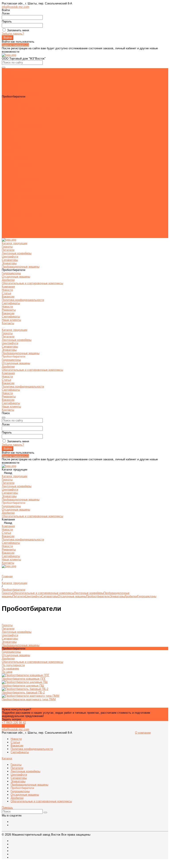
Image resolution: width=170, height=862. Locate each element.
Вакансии (8, 123)
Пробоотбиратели (98, 596)
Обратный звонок (13, 726)
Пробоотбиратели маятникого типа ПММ (29, 699)
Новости (7, 116)
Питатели (8, 76)
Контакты (8, 236)
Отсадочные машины (16, 103)
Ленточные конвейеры (16, 79)
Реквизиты (9, 223)
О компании (143, 732)
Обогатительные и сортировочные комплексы (32, 109)
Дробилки (8, 106)
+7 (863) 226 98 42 (14, 722)
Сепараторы (10, 86)
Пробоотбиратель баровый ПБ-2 (23, 692)
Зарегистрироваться (15, 45)
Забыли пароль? (13, 33)
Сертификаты (11, 129)
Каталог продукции (14, 156)
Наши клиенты (11, 233)
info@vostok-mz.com (15, 6)
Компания (8, 199)
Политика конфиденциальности (23, 126)
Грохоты (7, 73)
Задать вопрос (11, 719)
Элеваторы (9, 89)
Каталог (7, 758)
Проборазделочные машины (20, 93)
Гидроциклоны (11, 99)
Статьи (6, 119)
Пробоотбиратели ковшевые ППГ (24, 678)
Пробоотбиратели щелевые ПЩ (23, 685)
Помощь (7, 807)
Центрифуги (10, 83)
